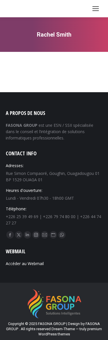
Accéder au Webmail (25, 263)
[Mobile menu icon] (95, 8)
